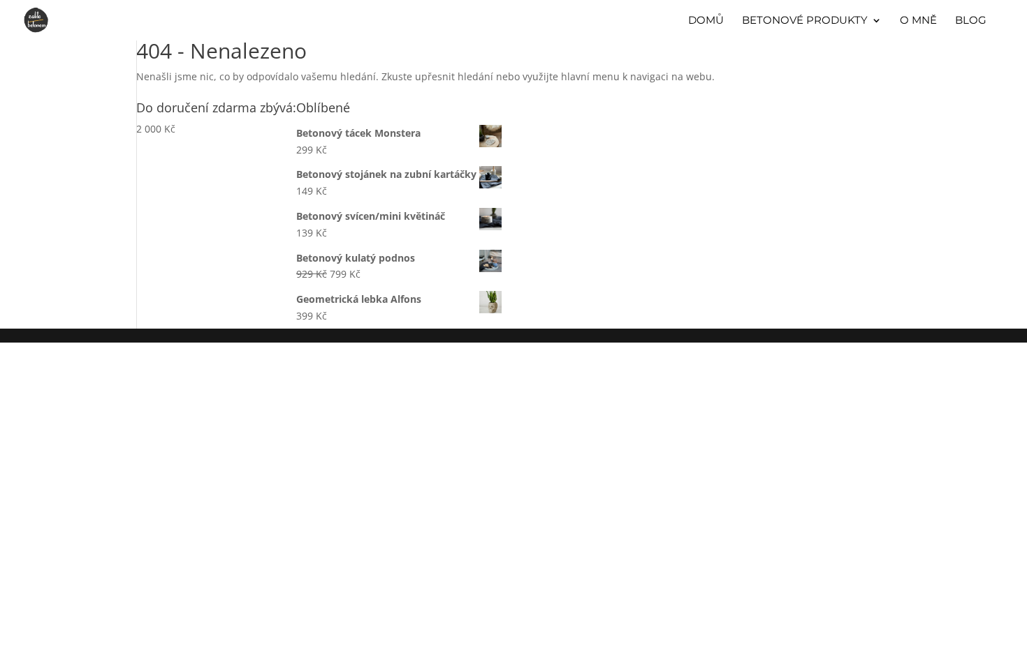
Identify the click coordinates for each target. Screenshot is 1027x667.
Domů (706, 21)
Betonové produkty (805, 21)
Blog (970, 21)
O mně (918, 21)
